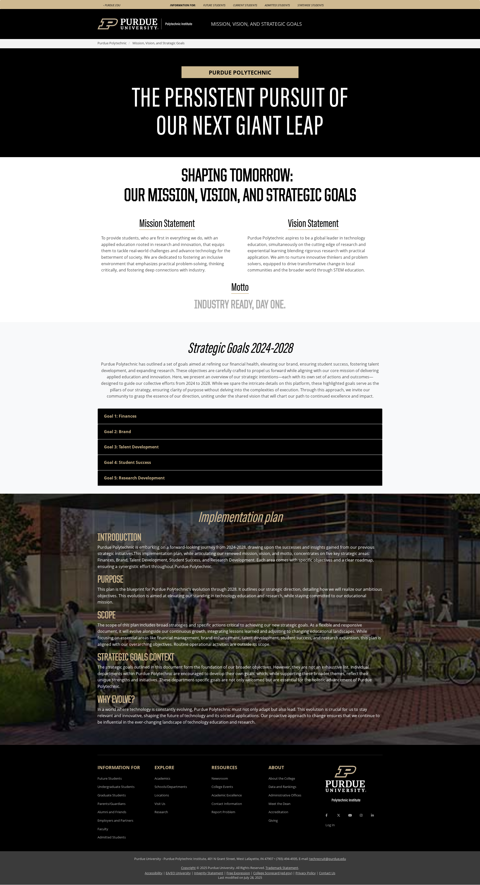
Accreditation (278, 812)
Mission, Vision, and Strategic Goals (256, 24)
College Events (222, 786)
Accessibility (153, 873)
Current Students (245, 5)
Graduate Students (112, 795)
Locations (161, 795)
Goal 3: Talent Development (131, 447)
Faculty (103, 829)
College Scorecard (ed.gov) (272, 873)
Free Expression (238, 873)
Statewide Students (311, 5)
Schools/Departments (170, 786)
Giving (273, 820)
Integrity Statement (208, 873)
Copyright (188, 867)
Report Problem (223, 812)
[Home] (154, 24)
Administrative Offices (284, 795)
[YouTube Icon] (350, 815)
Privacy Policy (306, 873)
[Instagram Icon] (361, 815)
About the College (281, 778)
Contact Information (227, 803)
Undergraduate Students (116, 786)
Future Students (214, 5)
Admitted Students (277, 5)
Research (161, 812)
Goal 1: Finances (120, 416)
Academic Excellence (227, 795)
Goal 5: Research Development (134, 478)
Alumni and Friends (112, 812)
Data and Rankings (282, 786)
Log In (330, 825)
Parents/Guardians (112, 803)
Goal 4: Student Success (127, 462)
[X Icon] (339, 815)
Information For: (183, 5)
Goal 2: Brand (117, 431)
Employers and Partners (115, 820)
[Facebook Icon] (327, 815)
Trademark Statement (282, 867)
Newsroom (220, 778)
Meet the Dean (279, 803)
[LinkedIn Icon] (372, 815)
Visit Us (159, 803)
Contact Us (327, 873)
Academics (162, 778)
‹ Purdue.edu (111, 5)
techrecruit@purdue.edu (327, 858)
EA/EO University (178, 873)
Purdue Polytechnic (112, 43)
